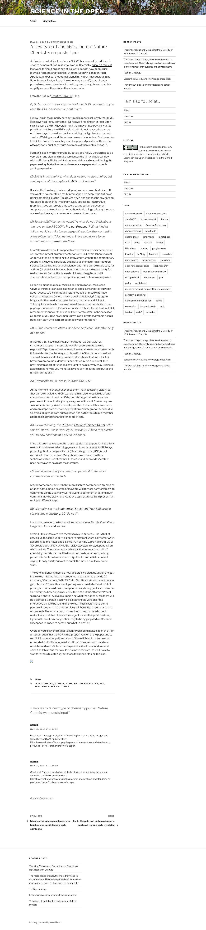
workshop (151, 312)
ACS (74, 181)
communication (133, 225)
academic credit (133, 213)
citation (164, 219)
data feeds (150, 231)
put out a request (102, 65)
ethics (137, 242)
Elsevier (79, 425)
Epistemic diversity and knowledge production (147, 78)
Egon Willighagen (88, 72)
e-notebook (164, 236)
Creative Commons (156, 225)
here (57, 513)
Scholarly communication (138, 300)
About (33, 21)
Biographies (49, 21)
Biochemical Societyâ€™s (75, 508)
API (78, 197)
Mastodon (128, 116)
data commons (133, 231)
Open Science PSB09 (154, 271)
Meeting (153, 254)
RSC (65, 425)
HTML (69, 684)
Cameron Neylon (62, 42)
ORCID (127, 122)
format (60, 684)
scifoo (159, 300)
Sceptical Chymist (61, 96)
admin (34, 724)
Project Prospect (77, 226)
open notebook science (137, 265)
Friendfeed (130, 248)
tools (162, 306)
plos (161, 277)
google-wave (159, 248)
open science (132, 271)
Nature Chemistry (86, 684)
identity (129, 254)
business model (148, 219)
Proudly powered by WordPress (45, 922)
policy (128, 283)
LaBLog (141, 254)
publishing (42, 686)
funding (144, 248)
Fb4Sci (148, 242)
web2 (139, 312)
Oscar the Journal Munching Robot (67, 76)
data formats (44, 684)
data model (148, 236)
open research (160, 265)
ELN (127, 242)
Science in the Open (67, 11)
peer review (149, 277)
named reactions (63, 241)
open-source (131, 260)
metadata (167, 254)
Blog (38, 679)
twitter (128, 312)
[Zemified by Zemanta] (31, 661)
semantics (130, 306)
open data (165, 260)
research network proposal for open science (147, 289)
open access (148, 260)
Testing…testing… (132, 72)
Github (126, 110)
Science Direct (95, 425)
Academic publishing (156, 213)
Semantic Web (60, 686)
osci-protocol (132, 277)
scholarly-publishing (135, 294)
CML (45, 261)
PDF (102, 684)
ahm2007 (130, 219)
